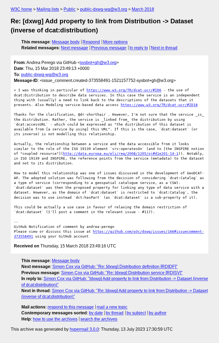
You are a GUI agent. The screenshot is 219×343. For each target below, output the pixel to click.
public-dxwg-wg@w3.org (103, 9)
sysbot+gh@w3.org (98, 62)
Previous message (108, 48)
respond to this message (71, 307)
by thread (114, 313)
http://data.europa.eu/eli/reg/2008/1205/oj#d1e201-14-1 (120, 154)
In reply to (139, 48)
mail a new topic (112, 307)
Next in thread (164, 48)
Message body (66, 42)
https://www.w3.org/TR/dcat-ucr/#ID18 (159, 105)
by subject (136, 313)
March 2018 (143, 9)
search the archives (98, 319)
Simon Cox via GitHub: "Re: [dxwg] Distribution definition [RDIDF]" (115, 266)
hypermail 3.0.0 (84, 329)
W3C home (21, 9)
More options (115, 42)
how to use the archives (55, 319)
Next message (74, 48)
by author (157, 313)
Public (70, 9)
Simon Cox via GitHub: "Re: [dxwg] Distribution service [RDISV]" (122, 272)
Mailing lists (48, 9)
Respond (91, 42)
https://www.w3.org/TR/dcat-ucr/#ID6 (124, 90)
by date (96, 313)
